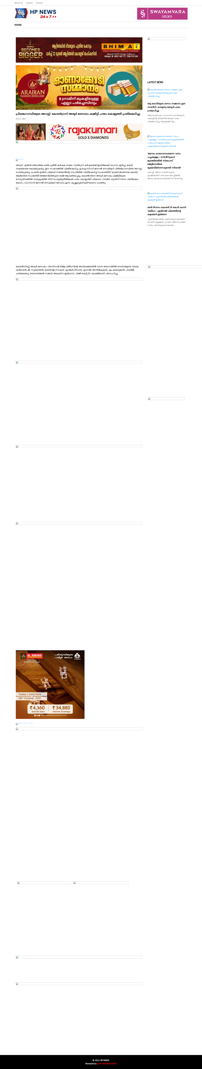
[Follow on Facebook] (169, 3)
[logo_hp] (166, 39)
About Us (18, 3)
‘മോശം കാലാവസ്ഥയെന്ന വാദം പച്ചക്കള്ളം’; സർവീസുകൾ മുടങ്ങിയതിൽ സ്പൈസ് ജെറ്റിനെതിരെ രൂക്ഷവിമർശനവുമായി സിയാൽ (164, 160)
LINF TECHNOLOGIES (107, 1063)
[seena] (19, 159)
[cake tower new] (24, 723)
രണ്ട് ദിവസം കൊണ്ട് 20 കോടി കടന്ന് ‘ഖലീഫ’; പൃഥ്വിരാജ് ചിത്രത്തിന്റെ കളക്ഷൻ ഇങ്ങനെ (166, 211)
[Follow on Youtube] (185, 3)
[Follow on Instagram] (180, 3)
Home (18, 24)
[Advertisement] (79, 1026)
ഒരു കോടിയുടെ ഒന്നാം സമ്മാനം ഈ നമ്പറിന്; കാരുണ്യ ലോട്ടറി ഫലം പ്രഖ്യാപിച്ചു (166, 107)
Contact (39, 3)
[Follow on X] (174, 3)
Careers (29, 3)
